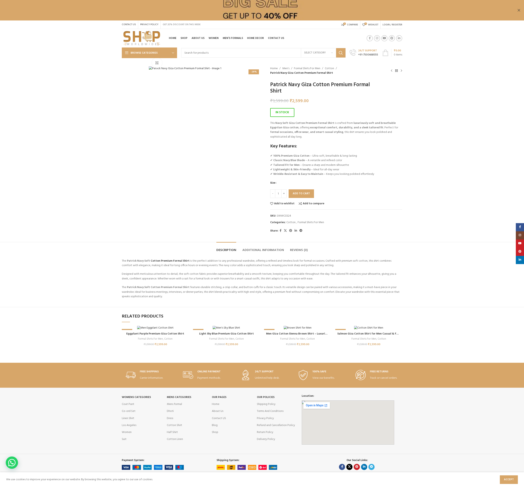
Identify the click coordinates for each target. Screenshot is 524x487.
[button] (282, 112)
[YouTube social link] (384, 38)
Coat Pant (128, 404)
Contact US (219, 418)
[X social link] (285, 231)
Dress (170, 418)
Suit (124, 439)
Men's (285, 68)
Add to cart (301, 193)
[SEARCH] (341, 53)
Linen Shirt (128, 418)
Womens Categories (136, 397)
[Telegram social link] (301, 231)
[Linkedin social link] (399, 38)
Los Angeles (129, 425)
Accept (509, 479)
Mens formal (174, 404)
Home (274, 68)
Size (272, 183)
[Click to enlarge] (157, 63)
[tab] (226, 248)
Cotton (329, 68)
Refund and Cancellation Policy (276, 425)
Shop (215, 432)
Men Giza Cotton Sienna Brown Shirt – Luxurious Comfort (304, 333)
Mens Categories (179, 397)
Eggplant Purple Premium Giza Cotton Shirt (155, 333)
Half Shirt (172, 432)
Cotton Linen (175, 439)
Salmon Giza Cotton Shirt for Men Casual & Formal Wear (374, 333)
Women (127, 432)
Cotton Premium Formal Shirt (170, 261)
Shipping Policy (266, 404)
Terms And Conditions (270, 411)
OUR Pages (219, 397)
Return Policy (265, 432)
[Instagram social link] (377, 38)
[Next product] (401, 70)
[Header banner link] (256, 10)
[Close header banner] (519, 10)
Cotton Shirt (174, 425)
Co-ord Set (129, 411)
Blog (215, 425)
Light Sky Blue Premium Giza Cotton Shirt (226, 333)
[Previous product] (391, 70)
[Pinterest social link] (392, 38)
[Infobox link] (364, 53)
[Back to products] (396, 70)
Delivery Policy (266, 439)
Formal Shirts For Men (307, 68)
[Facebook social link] (370, 38)
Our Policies (265, 397)
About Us (217, 411)
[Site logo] (142, 38)
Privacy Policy (265, 418)
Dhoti (170, 411)
